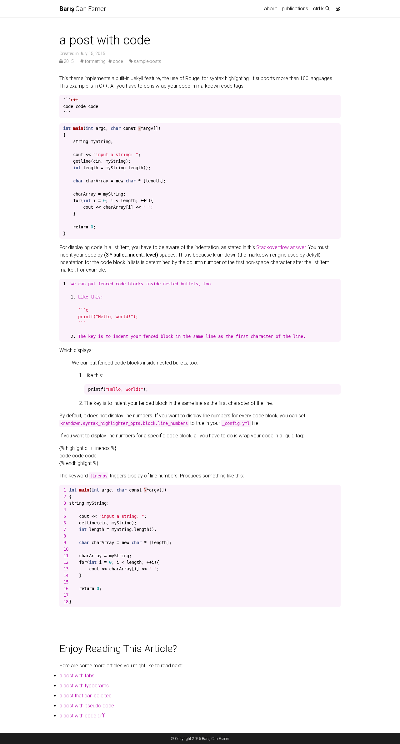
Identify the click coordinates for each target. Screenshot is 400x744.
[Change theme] (336, 7)
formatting (95, 61)
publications (295, 9)
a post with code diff (81, 716)
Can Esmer (82, 9)
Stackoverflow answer (281, 247)
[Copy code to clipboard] (336, 100)
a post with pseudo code (86, 706)
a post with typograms (84, 686)
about (270, 9)
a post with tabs (76, 676)
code (117, 61)
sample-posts (147, 61)
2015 (69, 61)
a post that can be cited (85, 696)
